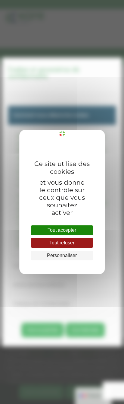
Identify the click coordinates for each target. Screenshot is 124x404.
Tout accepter (62, 230)
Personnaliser (62, 255)
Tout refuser (61, 242)
